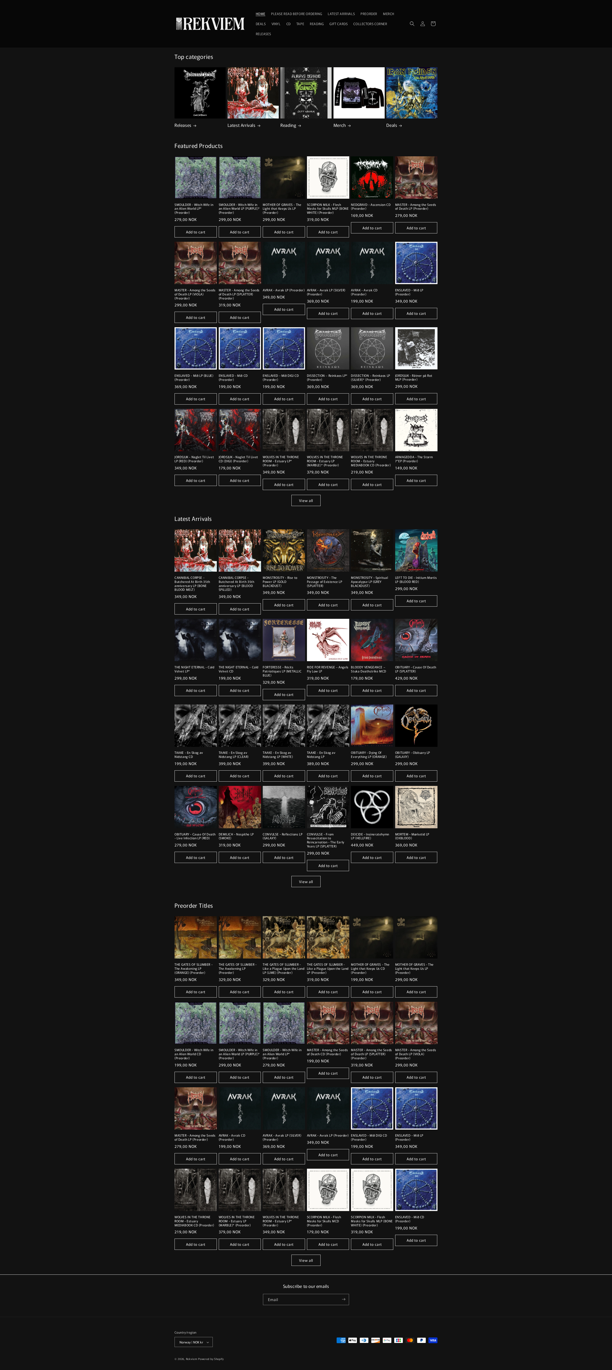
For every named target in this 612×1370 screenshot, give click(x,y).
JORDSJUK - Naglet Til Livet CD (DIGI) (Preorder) (238, 459)
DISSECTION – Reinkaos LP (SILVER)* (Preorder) (370, 378)
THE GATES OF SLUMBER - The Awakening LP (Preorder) (238, 969)
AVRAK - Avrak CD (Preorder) (364, 292)
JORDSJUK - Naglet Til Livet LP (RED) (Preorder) (194, 459)
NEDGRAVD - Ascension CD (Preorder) (371, 207)
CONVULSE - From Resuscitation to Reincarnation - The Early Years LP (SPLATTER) (325, 840)
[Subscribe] (343, 1299)
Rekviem (191, 1359)
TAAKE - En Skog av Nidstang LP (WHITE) (278, 755)
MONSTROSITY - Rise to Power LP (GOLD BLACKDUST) (280, 582)
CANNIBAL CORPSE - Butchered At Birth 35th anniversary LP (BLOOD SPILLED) (236, 584)
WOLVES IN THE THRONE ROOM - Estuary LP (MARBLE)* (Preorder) (325, 461)
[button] (412, 23)
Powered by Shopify (211, 1359)
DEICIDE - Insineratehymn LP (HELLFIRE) (370, 836)
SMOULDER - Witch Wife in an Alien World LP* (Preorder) (194, 209)
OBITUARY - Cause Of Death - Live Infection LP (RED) (195, 836)
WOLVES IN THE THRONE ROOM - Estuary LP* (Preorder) (281, 461)
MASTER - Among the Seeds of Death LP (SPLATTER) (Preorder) (239, 294)
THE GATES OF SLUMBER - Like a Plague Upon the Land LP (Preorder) (328, 969)
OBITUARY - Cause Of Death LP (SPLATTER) (415, 669)
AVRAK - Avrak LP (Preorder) (284, 290)
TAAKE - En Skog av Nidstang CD (189, 755)
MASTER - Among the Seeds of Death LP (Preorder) (415, 207)
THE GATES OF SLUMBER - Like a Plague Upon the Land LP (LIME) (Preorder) (283, 969)
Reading (288, 125)
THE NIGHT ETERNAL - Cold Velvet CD (238, 669)
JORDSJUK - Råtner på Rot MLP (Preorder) (413, 378)
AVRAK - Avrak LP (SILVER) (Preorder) (326, 292)
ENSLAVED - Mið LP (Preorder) (409, 292)
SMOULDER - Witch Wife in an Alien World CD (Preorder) (194, 1054)
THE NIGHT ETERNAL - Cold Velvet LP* (194, 669)
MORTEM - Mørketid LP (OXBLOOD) (412, 836)
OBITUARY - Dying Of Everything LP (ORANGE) (369, 755)
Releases (183, 125)
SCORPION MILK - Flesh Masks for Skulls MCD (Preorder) (324, 1221)
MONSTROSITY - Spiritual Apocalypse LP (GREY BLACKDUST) (369, 582)
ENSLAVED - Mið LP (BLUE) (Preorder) (194, 378)
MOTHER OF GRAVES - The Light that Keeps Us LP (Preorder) (282, 209)
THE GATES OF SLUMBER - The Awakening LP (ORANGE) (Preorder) (194, 969)
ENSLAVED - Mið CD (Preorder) (233, 378)
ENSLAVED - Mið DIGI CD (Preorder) (281, 378)
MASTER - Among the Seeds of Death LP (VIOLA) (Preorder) (195, 294)
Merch (339, 125)
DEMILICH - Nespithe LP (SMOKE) (236, 836)
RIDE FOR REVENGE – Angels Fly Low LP (328, 669)
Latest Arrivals (242, 125)
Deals (391, 125)
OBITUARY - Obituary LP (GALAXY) (412, 755)
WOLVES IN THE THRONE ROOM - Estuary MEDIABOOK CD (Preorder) (371, 461)
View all (306, 500)
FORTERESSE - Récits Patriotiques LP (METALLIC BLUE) (282, 671)
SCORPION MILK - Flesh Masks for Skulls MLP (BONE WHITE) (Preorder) (328, 209)
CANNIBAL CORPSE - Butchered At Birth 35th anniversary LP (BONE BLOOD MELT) (192, 584)
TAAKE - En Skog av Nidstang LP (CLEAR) (234, 755)
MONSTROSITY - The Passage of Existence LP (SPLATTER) (324, 582)
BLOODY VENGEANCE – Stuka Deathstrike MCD (368, 669)
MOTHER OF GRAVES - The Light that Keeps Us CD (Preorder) (370, 969)
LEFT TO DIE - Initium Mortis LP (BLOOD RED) (416, 580)
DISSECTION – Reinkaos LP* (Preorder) (327, 378)
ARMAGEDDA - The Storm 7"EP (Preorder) (414, 459)
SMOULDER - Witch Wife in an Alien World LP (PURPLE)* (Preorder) (239, 209)
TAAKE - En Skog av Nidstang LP (321, 755)
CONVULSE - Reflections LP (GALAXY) (282, 836)
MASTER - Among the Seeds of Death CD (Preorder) (327, 1052)
